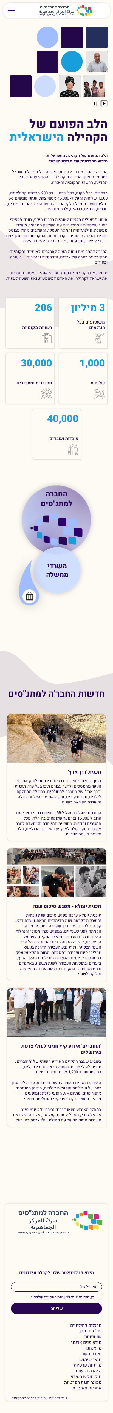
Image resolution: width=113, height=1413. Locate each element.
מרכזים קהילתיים (85, 1325)
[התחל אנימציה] (104, 103)
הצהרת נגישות (88, 1371)
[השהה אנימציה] (95, 103)
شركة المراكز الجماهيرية (56, 12)
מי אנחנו (93, 1348)
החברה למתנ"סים (56, 500)
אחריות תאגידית (86, 1388)
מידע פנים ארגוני (86, 1342)
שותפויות (92, 1337)
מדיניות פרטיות (87, 1365)
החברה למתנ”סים (43, 1213)
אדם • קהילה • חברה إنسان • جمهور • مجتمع (57, 15)
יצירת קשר (91, 1354)
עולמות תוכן (90, 1331)
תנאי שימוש (90, 1360)
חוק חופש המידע (86, 1377)
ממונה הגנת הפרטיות (82, 1382)
